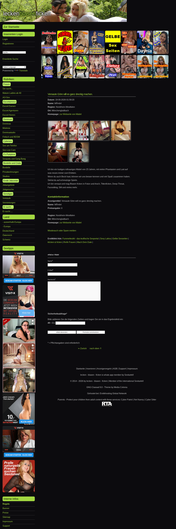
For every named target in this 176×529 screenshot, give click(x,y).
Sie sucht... (8, 89)
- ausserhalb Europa (12, 222)
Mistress (6, 128)
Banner (6, 508)
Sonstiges (7, 194)
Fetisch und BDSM (11, 137)
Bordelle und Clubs (12, 163)
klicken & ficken (55, 242)
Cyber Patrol (126, 400)
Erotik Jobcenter (10, 181)
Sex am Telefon (10, 146)
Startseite (80, 369)
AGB (115, 369)
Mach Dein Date (84, 242)
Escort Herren (9, 115)
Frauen (6, 84)
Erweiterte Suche (10, 59)
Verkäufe (7, 198)
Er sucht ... (8, 207)
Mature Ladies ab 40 (12, 93)
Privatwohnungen (11, 172)
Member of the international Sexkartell (126, 381)
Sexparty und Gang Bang (14, 159)
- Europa (6, 226)
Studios (6, 176)
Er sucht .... (8, 211)
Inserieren (90, 369)
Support (6, 526)
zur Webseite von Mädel (71, 114)
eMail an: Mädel (53, 255)
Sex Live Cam (9, 150)
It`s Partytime (9, 154)
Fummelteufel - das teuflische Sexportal (80, 238)
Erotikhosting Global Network (113, 393)
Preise (6, 513)
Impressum (8, 521)
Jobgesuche (8, 189)
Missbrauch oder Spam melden (62, 230)
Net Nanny (139, 400)
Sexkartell (129, 375)
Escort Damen (9, 106)
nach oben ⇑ (96, 348)
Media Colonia (120, 387)
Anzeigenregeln (104, 369)
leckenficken (27, 13)
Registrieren (8, 44)
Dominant (7, 119)
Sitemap (6, 517)
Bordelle (6, 167)
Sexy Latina (105, 238)
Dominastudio (9, 132)
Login (5, 39)
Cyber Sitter (150, 400)
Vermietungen (9, 203)
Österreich (7, 235)
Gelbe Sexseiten (120, 238)
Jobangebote (9, 185)
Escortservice (9, 102)
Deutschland (8, 231)
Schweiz (6, 240)
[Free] (19, 342)
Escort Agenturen (10, 110)
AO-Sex (6, 97)
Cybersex (7, 141)
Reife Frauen (70, 242)
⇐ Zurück (82, 348)
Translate (23, 70)
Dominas (7, 124)
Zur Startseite (11, 26)
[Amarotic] (19, 491)
